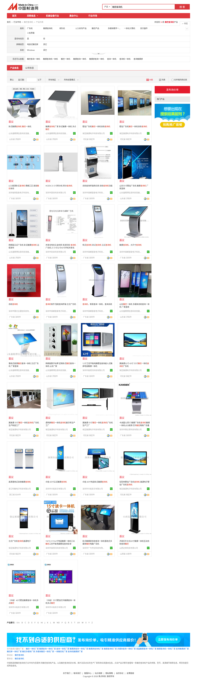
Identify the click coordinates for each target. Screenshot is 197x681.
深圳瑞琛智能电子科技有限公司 (20, 192)
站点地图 (98, 673)
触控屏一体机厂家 (14, 651)
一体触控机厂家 (60, 651)
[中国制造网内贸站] (23, 6)
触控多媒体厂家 (28, 651)
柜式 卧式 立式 (96, 245)
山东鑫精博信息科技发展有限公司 (20, 133)
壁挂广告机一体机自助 (96, 126)
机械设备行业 (52, 15)
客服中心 (88, 673)
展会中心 (73, 15)
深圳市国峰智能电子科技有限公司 (94, 192)
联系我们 (77, 673)
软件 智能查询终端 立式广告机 (61, 304)
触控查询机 (19, 655)
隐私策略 (109, 673)
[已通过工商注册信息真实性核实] (37, 133)
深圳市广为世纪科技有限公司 (94, 548)
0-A (18, 622)
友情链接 (130, 673)
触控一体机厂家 (32, 648)
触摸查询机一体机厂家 (166, 648)
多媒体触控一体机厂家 (45, 651)
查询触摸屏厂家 (182, 648)
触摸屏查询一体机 (96, 59)
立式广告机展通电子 (20, 541)
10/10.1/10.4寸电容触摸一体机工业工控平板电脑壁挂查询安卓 (60, 542)
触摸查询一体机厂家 (47, 648)
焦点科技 (102, 676)
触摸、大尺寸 (130, 245)
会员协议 (119, 673)
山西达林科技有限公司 (128, 548)
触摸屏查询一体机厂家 (79, 648)
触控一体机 (65, 59)
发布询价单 (172, 89)
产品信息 (14, 67)
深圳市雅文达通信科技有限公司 (20, 311)
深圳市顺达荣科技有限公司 (130, 429)
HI (42, 622)
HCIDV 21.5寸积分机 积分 (59, 185)
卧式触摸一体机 (20, 126)
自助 (13, 304)
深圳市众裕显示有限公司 (56, 488)
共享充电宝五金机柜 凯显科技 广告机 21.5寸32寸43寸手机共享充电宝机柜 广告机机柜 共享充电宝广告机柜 (61, 249)
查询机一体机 (125, 59)
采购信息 (31, 15)
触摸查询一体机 (79, 59)
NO (58, 622)
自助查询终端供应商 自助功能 (97, 185)
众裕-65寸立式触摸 (56, 482)
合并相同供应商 (180, 79)
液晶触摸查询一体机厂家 (146, 648)
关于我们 (66, 673)
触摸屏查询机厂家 (96, 648)
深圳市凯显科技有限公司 (56, 252)
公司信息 (29, 67)
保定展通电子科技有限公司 (93, 133)
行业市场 (92, 15)
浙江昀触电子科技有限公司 (20, 488)
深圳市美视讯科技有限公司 (93, 370)
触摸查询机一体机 (50, 59)
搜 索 (182, 7)
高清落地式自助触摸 (20, 482)
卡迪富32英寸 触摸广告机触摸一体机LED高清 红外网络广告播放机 (134, 425)
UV (78, 622)
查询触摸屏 (138, 59)
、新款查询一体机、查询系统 (97, 304)
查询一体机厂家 (62, 648)
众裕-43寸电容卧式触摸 (94, 482)
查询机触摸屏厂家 (75, 651)
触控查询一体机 (33, 59)
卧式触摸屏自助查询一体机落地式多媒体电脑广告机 (97, 542)
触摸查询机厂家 (110, 648)
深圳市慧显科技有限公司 (56, 192)
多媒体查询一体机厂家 (126, 648)
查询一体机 (111, 59)
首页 (14, 15)
